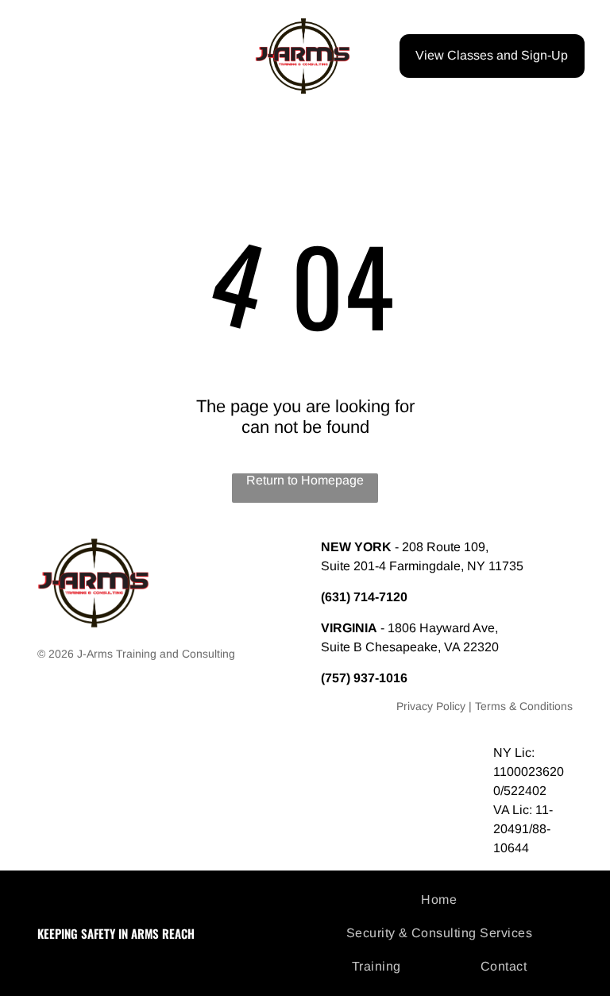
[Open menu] (41, 55)
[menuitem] (445, 900)
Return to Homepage (305, 480)
